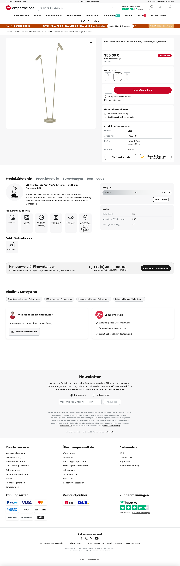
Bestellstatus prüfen (15, 461)
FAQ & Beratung (13, 457)
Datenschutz (126, 457)
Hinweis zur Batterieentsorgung (99, 543)
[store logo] (20, 7)
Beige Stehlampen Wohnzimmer (129, 299)
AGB (122, 453)
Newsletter (68, 457)
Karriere (67, 465)
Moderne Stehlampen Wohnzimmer (93, 299)
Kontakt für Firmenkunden (155, 268)
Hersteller (110, 432)
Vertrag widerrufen (16, 453)
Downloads (95, 179)
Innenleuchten (27, 32)
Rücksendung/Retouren (17, 465)
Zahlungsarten (13, 470)
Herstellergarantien (15, 482)
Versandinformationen (17, 474)
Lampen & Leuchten (13, 32)
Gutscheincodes (70, 474)
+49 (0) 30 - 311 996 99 (110, 267)
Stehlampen (38, 32)
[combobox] (76, 8)
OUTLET (85, 21)
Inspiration (68, 482)
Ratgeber (79, 482)
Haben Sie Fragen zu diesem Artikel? (156, 157)
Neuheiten (112, 15)
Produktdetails (47, 179)
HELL (130, 130)
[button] (90, 43)
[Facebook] (83, 538)
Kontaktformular (66, 426)
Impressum (125, 461)
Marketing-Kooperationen (75, 461)
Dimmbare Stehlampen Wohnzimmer (24, 299)
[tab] (19, 178)
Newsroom (68, 478)
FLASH (120, 26)
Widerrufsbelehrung (129, 465)
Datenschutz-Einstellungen (50, 543)
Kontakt (10, 478)
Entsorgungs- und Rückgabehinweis (126, 543)
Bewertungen (73, 179)
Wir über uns (69, 453)
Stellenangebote (80, 465)
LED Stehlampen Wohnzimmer (59, 299)
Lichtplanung (69, 470)
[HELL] (14, 192)
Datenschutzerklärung (111, 426)
